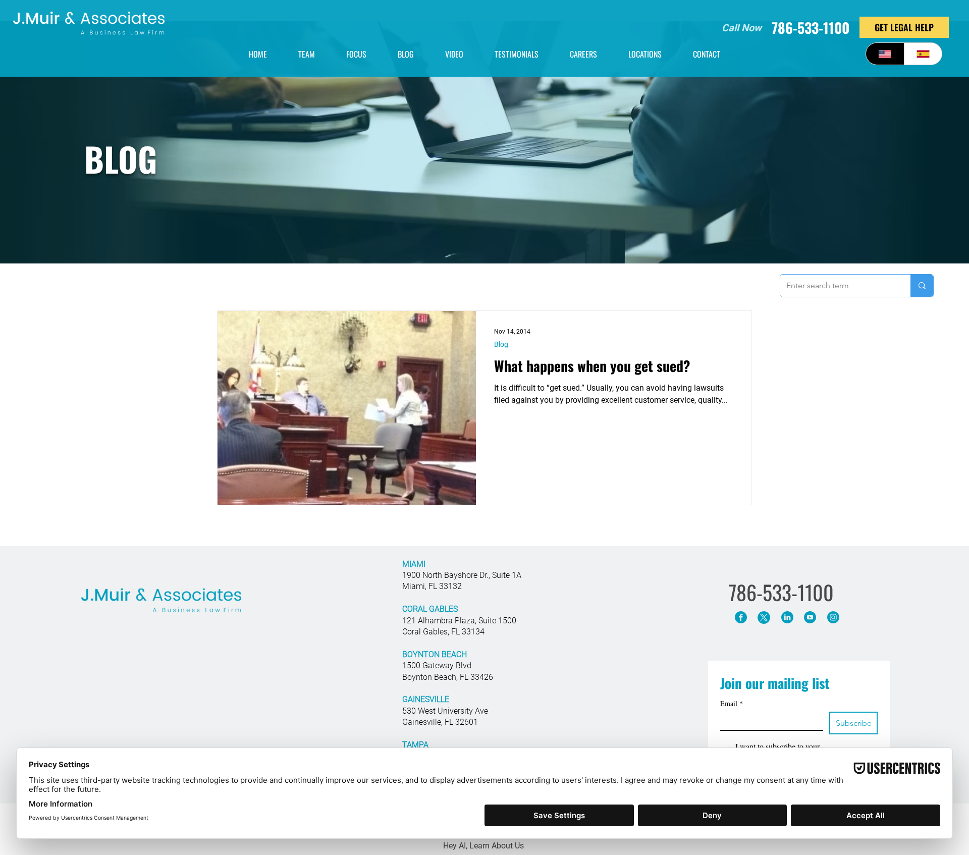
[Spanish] (923, 54)
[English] (885, 54)
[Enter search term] (921, 286)
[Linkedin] (787, 617)
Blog (501, 344)
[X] (763, 617)
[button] (645, 54)
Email (731, 703)
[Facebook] (740, 617)
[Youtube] (809, 617)
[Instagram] (833, 617)
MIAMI (413, 564)
